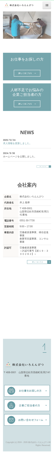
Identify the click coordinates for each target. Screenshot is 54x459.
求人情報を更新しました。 (17, 143)
